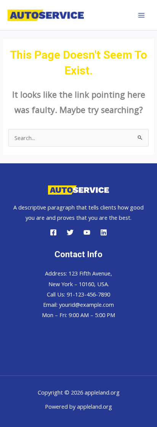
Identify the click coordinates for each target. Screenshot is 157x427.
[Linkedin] (103, 232)
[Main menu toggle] (141, 15)
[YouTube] (86, 232)
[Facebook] (53, 232)
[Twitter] (70, 232)
